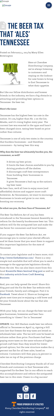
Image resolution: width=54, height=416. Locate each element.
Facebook (5, 294)
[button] (49, 5)
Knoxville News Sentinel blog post (24, 271)
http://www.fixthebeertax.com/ (17, 257)
